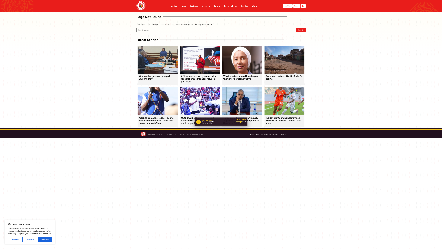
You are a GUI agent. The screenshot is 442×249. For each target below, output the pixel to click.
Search (300, 30)
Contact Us (264, 134)
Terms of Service (274, 134)
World (254, 6)
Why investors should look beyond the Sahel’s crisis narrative (241, 77)
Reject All (30, 239)
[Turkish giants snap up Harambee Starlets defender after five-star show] (285, 114)
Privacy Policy (283, 134)
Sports (217, 6)
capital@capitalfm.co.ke (155, 134)
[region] (30, 232)
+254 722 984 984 (171, 134)
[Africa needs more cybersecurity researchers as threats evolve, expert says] (200, 73)
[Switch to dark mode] (303, 6)
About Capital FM (255, 134)
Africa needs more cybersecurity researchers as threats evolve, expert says (199, 79)
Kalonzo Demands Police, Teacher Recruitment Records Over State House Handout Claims (156, 121)
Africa (174, 6)
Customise (15, 239)
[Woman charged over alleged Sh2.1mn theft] (158, 73)
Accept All (45, 239)
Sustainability (230, 6)
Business (194, 6)
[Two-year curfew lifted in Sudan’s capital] (285, 73)
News (183, 6)
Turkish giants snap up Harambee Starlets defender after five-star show (283, 121)
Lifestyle (206, 6)
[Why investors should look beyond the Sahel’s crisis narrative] (242, 73)
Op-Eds (244, 6)
